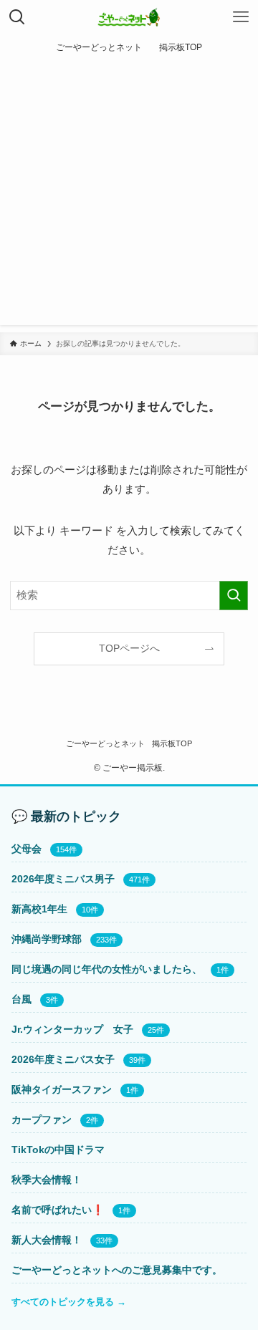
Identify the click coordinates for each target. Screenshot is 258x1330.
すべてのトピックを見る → (68, 1301)
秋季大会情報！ (46, 1179)
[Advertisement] (129, 196)
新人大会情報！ (46, 1239)
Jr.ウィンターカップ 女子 (72, 1029)
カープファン (41, 1119)
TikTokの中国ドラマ (58, 1149)
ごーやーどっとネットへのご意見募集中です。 (116, 1270)
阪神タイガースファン (61, 1089)
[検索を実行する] (233, 595)
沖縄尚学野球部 (46, 939)
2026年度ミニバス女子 (63, 1059)
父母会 (26, 848)
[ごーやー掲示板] (129, 17)
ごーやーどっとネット (105, 743)
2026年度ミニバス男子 (63, 879)
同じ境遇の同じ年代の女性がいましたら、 (106, 969)
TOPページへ (129, 648)
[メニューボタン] (241, 17)
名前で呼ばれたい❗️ (57, 1209)
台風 (21, 999)
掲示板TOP (172, 743)
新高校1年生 (39, 909)
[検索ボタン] (17, 17)
